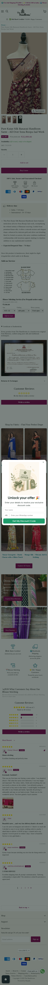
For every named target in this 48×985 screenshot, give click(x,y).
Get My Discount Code (24, 521)
